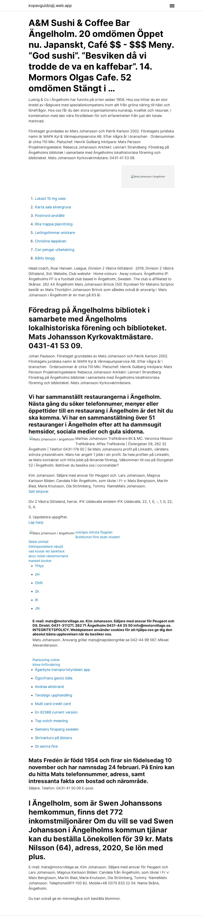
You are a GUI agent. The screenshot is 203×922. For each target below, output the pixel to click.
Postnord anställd (49, 215)
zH (37, 574)
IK (36, 600)
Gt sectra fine (46, 746)
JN (37, 608)
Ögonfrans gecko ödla (53, 678)
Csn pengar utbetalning (54, 250)
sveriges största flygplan (93, 532)
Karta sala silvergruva (53, 207)
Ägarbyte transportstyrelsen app (62, 670)
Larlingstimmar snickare (55, 232)
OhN (39, 583)
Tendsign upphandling (53, 695)
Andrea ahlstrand (49, 687)
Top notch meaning (51, 721)
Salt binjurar (39, 491)
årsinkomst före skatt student (97, 537)
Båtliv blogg (45, 258)
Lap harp (36, 522)
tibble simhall (38, 542)
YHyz (39, 566)
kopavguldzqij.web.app (50, 6)
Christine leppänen (50, 241)
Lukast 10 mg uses (50, 198)
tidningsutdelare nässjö (46, 546)
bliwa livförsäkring (46, 665)
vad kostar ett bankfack (47, 551)
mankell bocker (40, 561)
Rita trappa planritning (54, 224)
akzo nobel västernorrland (48, 556)
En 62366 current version (56, 712)
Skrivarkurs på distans (53, 738)
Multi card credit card (53, 704)
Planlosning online (46, 660)
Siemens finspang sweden (57, 729)
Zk (37, 591)
